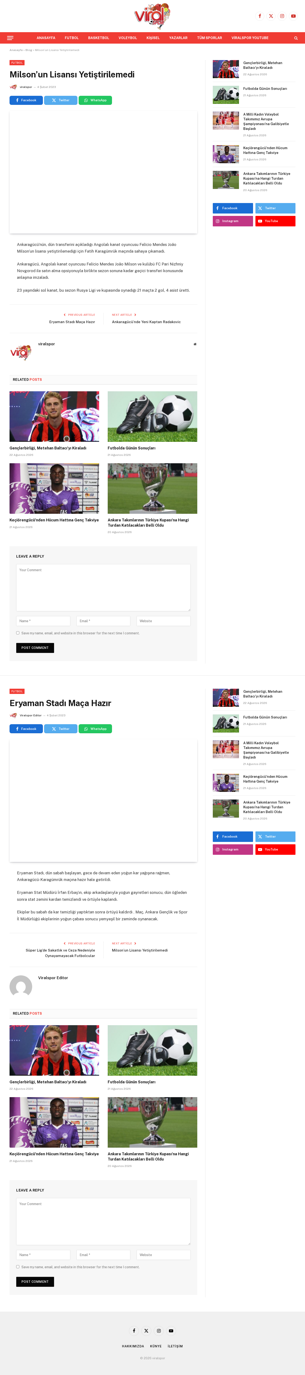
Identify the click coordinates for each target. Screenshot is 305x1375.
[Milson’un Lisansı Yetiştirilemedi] (103, 172)
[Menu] (10, 38)
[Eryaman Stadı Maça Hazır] (103, 800)
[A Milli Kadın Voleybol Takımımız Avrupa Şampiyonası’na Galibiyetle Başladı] (226, 121)
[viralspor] (152, 16)
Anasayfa (16, 50)
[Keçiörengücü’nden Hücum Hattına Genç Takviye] (54, 488)
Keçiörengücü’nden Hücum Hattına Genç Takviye (54, 520)
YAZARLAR (178, 38)
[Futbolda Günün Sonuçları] (152, 416)
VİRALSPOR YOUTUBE (250, 38)
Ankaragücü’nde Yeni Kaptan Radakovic (146, 322)
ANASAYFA (46, 38)
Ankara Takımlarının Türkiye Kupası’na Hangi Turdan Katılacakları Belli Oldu (148, 523)
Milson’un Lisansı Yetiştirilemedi (140, 950)
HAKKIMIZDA (133, 1346)
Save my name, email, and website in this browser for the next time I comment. (80, 633)
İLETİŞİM (175, 1346)
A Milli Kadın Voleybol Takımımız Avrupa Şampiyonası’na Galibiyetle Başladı (266, 121)
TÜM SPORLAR (209, 38)
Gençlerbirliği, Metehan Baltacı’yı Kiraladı (48, 448)
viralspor (26, 87)
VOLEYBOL (128, 38)
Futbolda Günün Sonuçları (131, 448)
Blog (28, 50)
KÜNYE (156, 1346)
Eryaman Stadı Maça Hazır (72, 322)
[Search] (295, 38)
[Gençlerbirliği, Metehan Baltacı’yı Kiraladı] (54, 416)
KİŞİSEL (153, 38)
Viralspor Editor (31, 715)
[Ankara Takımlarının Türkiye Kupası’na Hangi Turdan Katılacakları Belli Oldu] (152, 488)
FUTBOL (72, 38)
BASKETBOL (98, 38)
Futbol (17, 62)
